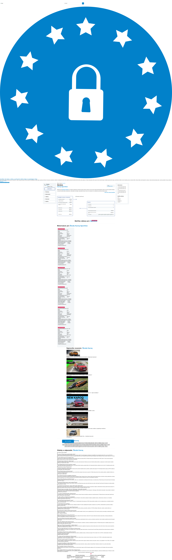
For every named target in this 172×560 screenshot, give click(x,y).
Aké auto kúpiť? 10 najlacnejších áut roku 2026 (82, 556)
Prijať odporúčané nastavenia (4, 182)
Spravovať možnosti (3, 180)
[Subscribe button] (91, 553)
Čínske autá (92, 557)
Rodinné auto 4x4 (93, 558)
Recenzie (47, 199)
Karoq (61, 183)
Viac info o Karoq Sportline (110, 192)
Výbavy (47, 196)
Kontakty (102, 556)
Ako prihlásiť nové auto (79, 557)
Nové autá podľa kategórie (71, 556)
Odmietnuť (1, 181)
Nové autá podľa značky (71, 557)
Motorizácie (48, 194)
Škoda (58, 183)
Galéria (47, 201)
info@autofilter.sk (87, 559)
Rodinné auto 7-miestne (94, 556)
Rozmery (47, 191)
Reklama (102, 557)
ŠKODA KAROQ (65, 189)
